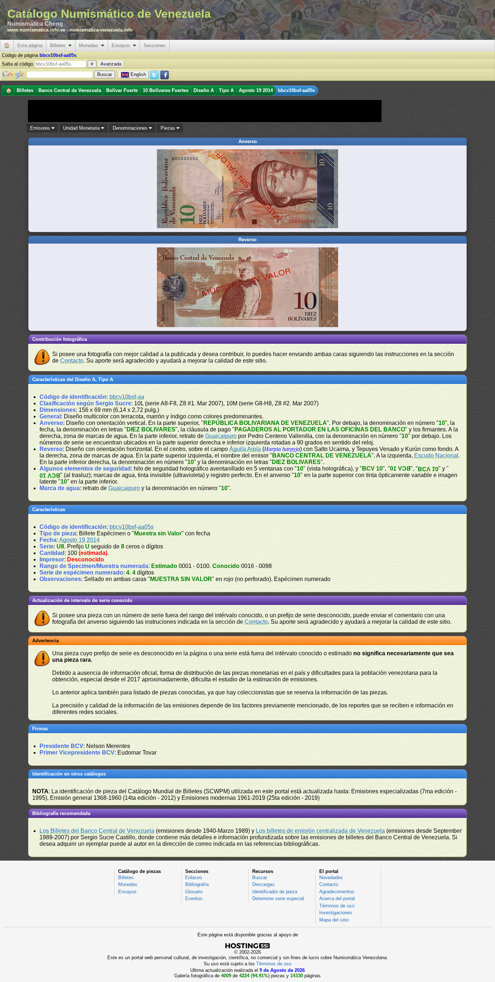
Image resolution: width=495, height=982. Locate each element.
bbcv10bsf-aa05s (131, 527)
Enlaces (193, 877)
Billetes (59, 45)
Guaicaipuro (221, 436)
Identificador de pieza (274, 891)
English (138, 74)
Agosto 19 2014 (79, 540)
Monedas (90, 45)
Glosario (194, 891)
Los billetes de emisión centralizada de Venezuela (320, 831)
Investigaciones (335, 912)
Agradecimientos (336, 891)
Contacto (71, 361)
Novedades (331, 877)
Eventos (194, 898)
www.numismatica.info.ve (36, 30)
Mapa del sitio (334, 920)
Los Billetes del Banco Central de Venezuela (96, 831)
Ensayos (122, 45)
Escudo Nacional (436, 455)
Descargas (263, 884)
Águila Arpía (245, 449)
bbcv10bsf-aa (126, 397)
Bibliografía (197, 884)
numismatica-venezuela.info (101, 30)
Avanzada (110, 64)
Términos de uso (336, 905)
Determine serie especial (278, 898)
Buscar (259, 877)
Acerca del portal (337, 898)
